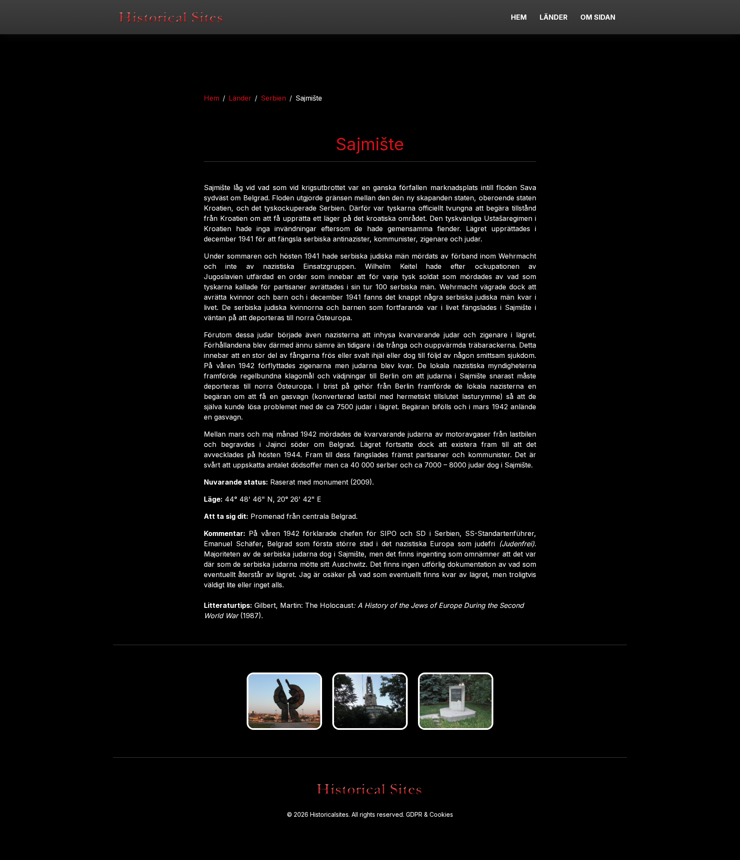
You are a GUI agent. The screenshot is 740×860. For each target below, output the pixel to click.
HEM (519, 17)
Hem (211, 98)
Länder (240, 98)
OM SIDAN (597, 17)
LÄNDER (553, 17)
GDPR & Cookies (429, 814)
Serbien (273, 98)
